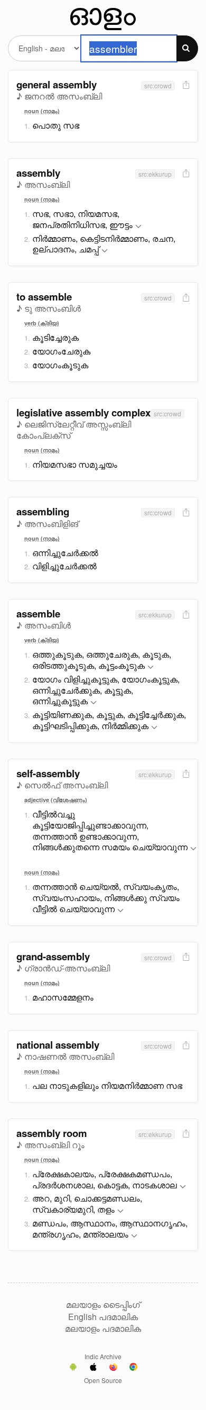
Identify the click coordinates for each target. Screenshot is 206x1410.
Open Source (103, 1380)
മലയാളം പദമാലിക (103, 1328)
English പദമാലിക (103, 1317)
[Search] (187, 48)
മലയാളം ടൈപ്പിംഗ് (103, 1305)
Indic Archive (103, 1356)
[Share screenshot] (185, 85)
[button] (138, 226)
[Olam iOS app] (93, 1368)
